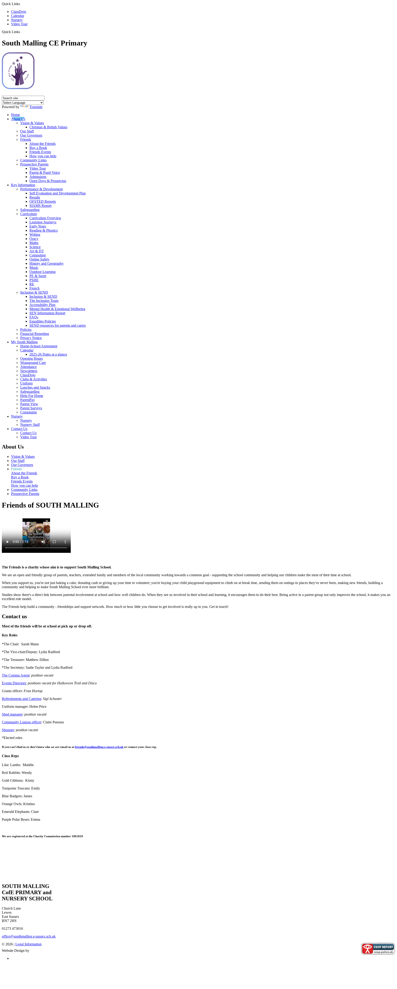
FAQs (33, 317)
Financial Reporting (34, 334)
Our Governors (31, 135)
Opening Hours (31, 358)
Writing (34, 234)
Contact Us (19, 429)
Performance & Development (41, 189)
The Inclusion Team (43, 301)
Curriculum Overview (45, 218)
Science (35, 247)
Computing (37, 255)
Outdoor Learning (42, 272)
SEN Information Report (47, 313)
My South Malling (24, 342)
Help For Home (31, 396)
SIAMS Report (40, 206)
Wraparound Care (33, 363)
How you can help (42, 156)
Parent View (29, 404)
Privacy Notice (31, 338)
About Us (18, 119)
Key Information (23, 185)
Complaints (28, 412)
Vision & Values (32, 123)
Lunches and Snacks (35, 387)
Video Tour (19, 24)
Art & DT (36, 251)
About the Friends (42, 144)
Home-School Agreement (38, 346)
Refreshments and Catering (21, 699)
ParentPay (27, 400)
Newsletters (28, 371)
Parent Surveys (31, 408)
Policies (25, 330)
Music (33, 268)
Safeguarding (30, 210)
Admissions (37, 177)
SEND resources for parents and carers (57, 325)
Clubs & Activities (33, 379)
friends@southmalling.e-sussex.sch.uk (99, 747)
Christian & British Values (48, 127)
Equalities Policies (42, 321)
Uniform (26, 383)
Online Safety (39, 259)
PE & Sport (37, 276)
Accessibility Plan (42, 305)
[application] (198, 860)
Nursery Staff (30, 425)
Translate (36, 107)
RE (31, 284)
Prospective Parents (34, 164)
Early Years (37, 226)
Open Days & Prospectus (47, 181)
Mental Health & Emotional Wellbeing (57, 309)
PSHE (34, 280)
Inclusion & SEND (34, 292)
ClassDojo (18, 12)
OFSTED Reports (42, 201)
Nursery (17, 20)
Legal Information (28, 944)
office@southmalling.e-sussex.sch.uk (29, 936)
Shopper (8, 730)
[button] (22, 31)
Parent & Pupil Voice (44, 172)
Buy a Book (38, 148)
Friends (25, 139)
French (34, 288)
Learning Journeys (42, 222)
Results (34, 197)
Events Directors (14, 683)
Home (15, 115)
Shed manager (12, 714)
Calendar (17, 16)
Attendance (28, 367)
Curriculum (28, 214)
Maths (33, 243)
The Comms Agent (15, 675)
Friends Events (40, 152)
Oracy (33, 239)
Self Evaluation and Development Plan (57, 193)
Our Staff (27, 131)
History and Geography (46, 263)
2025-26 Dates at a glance (48, 354)
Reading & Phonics (43, 230)
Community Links (33, 160)
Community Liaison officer (21, 722)
